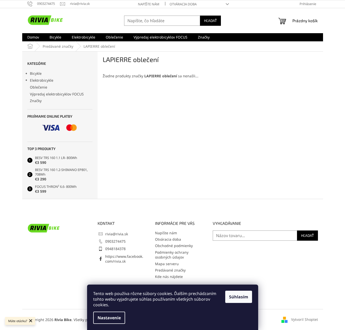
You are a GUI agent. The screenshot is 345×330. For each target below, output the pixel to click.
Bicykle (36, 73)
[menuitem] (33, 37)
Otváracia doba (183, 4)
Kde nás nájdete (169, 276)
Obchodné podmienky (174, 245)
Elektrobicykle (41, 80)
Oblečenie (38, 87)
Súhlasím (238, 297)
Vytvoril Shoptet (304, 319)
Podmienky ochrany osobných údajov (171, 255)
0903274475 (115, 241)
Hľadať (210, 20)
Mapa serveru (167, 263)
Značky (36, 100)
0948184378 (115, 248)
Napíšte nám (148, 4)
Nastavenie (109, 318)
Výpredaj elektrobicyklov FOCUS (57, 94)
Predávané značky (170, 270)
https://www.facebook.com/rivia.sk (124, 259)
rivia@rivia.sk (116, 233)
